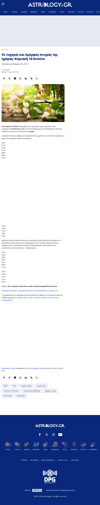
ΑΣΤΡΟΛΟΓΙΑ (7, 396)
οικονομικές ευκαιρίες (11, 391)
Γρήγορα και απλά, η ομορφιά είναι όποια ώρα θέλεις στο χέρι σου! (30, 290)
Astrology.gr (34, 368)
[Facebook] (40, 435)
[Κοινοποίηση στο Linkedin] (25, 78)
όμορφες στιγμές (50, 391)
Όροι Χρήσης (34, 460)
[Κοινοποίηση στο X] (9, 78)
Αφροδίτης (16, 243)
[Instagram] (53, 435)
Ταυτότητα (24, 460)
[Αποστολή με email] (36, 78)
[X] (47, 435)
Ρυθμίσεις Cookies (63, 460)
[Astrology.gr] (50, 4)
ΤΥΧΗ (14, 386)
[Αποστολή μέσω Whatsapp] (20, 78)
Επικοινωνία (75, 460)
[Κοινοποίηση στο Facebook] (4, 78)
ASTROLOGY (21, 396)
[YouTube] (60, 435)
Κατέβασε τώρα (8, 368)
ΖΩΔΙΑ (5, 386)
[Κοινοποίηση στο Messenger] (14, 78)
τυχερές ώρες (41, 386)
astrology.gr (6, 70)
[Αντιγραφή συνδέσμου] (31, 78)
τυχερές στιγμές (26, 386)
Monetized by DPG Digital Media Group (61, 490)
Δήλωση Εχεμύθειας (47, 460)
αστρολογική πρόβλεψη (31, 391)
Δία (26, 129)
